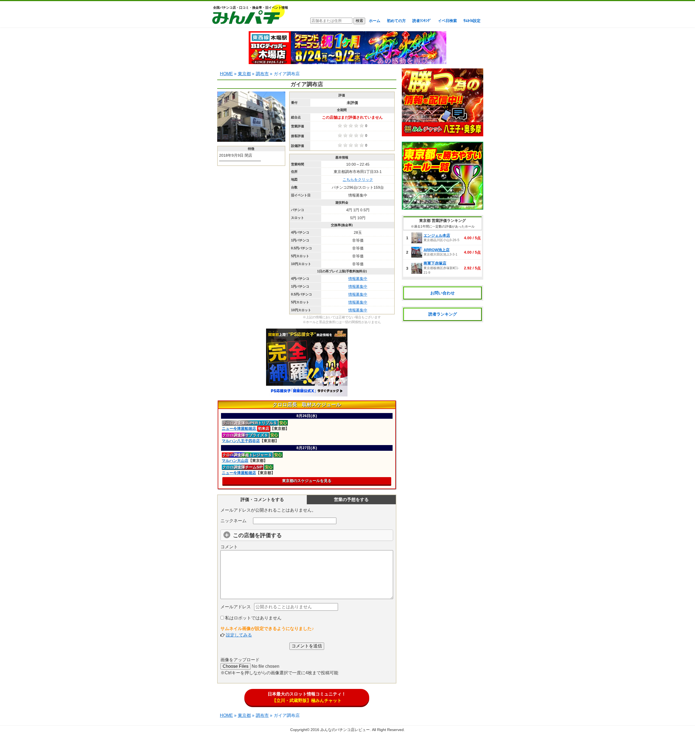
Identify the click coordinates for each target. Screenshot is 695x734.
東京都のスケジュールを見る (306, 480)
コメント (229, 546)
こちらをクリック (358, 179)
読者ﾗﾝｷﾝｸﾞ (421, 20)
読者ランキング (442, 314)
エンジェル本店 (437, 235)
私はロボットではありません (253, 618)
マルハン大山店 (235, 460)
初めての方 (396, 20)
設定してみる (239, 635)
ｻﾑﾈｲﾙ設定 (472, 20)
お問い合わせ (442, 293)
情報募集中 (357, 278)
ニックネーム (233, 520)
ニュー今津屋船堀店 (239, 428)
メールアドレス (235, 606)
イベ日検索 (447, 20)
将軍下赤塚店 (435, 263)
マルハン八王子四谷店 (241, 441)
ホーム (374, 20)
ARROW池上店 (437, 250)
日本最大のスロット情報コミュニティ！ (307, 697)
